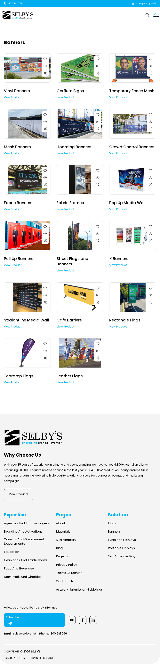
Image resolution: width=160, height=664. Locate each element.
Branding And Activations (23, 531)
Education (11, 552)
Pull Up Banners (18, 258)
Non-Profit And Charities (22, 577)
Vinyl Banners (17, 91)
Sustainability (66, 540)
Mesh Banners (17, 147)
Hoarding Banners (74, 147)
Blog (59, 548)
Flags (112, 523)
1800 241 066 (53, 633)
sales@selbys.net (20, 633)
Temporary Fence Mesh (131, 91)
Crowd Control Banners (131, 147)
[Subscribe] (10, 623)
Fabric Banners (18, 202)
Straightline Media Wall (26, 320)
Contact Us (64, 581)
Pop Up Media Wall (127, 202)
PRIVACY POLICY (14, 658)
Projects (62, 556)
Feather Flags (70, 376)
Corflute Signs (70, 91)
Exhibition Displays (122, 540)
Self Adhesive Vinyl (122, 556)
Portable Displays (121, 548)
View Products (18, 494)
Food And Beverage (19, 568)
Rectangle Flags (124, 320)
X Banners (118, 258)
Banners (114, 531)
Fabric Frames (70, 202)
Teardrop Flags (18, 376)
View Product (13, 97)
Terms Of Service (69, 573)
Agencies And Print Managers (26, 523)
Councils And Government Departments (24, 541)
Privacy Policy (66, 565)
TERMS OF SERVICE (41, 658)
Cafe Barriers (69, 320)
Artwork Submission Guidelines (79, 589)
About (60, 523)
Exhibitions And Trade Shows (25, 560)
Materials (63, 531)
